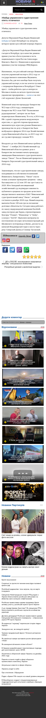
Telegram (22, 322)
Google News (25, 236)
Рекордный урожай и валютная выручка (22, 267)
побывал (5, 41)
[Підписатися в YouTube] (8, 240)
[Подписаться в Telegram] (38, 236)
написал (30, 95)
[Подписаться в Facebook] (34, 236)
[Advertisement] (23, 291)
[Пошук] (41, 10)
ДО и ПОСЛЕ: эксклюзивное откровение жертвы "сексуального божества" (21, 263)
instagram (28, 322)
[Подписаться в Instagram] (4, 240)
